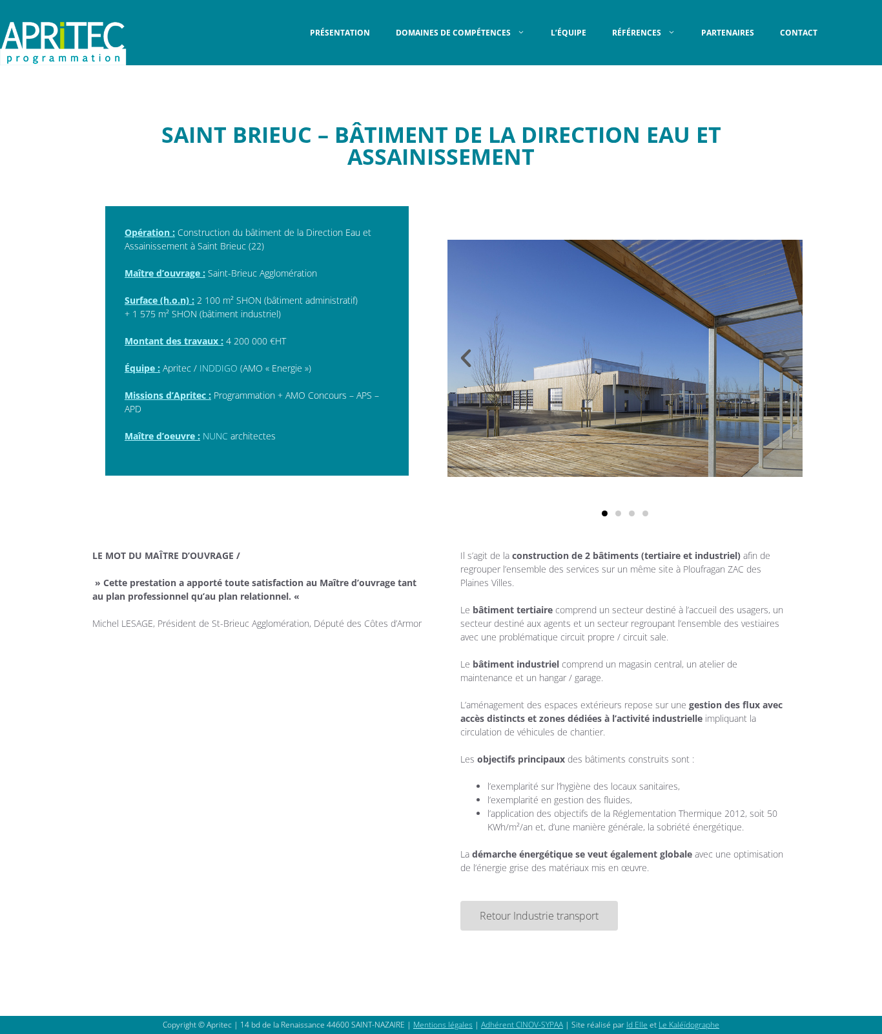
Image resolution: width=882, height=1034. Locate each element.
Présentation (340, 32)
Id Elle (637, 1024)
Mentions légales (443, 1024)
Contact (798, 32)
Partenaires (727, 32)
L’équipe (568, 32)
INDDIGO (219, 368)
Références (636, 32)
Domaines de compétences (453, 32)
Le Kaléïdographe (689, 1024)
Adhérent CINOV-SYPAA (522, 1024)
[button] (466, 358)
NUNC (217, 436)
